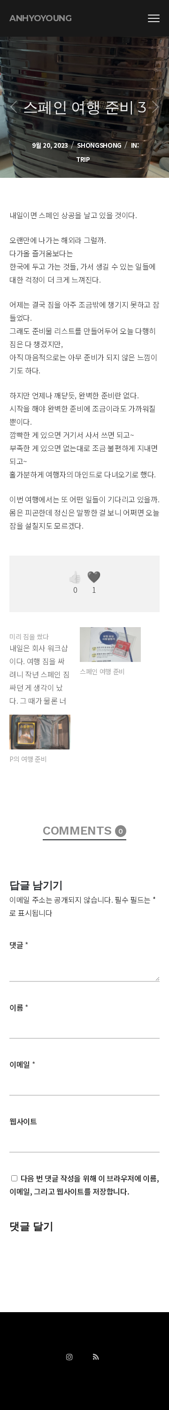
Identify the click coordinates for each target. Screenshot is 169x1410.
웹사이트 (23, 1121)
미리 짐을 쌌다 (28, 636)
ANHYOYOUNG (40, 18)
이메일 (22, 1064)
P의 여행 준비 (27, 759)
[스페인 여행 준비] (110, 644)
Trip (83, 159)
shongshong (99, 145)
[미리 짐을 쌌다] (44, 667)
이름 (18, 1007)
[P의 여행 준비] (39, 732)
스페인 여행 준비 (102, 671)
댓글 (18, 944)
